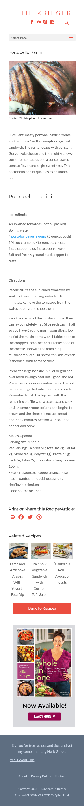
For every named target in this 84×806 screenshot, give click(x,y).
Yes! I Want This (22, 760)
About (22, 776)
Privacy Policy (41, 776)
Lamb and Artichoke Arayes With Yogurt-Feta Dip (17, 579)
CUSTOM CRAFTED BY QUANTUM (47, 795)
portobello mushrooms (29, 236)
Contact (60, 776)
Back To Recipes (42, 608)
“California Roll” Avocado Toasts (62, 573)
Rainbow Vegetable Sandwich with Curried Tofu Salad (39, 579)
